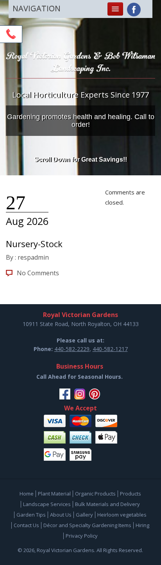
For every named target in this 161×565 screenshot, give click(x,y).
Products (130, 493)
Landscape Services (47, 504)
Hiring (142, 525)
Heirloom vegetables (122, 514)
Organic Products (95, 493)
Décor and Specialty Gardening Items (87, 525)
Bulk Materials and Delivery (107, 504)
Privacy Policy (82, 535)
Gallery (84, 514)
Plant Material (54, 493)
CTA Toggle (11, 34)
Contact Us (26, 525)
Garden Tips (31, 514)
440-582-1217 (110, 349)
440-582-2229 (71, 349)
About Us (61, 514)
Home (27, 493)
